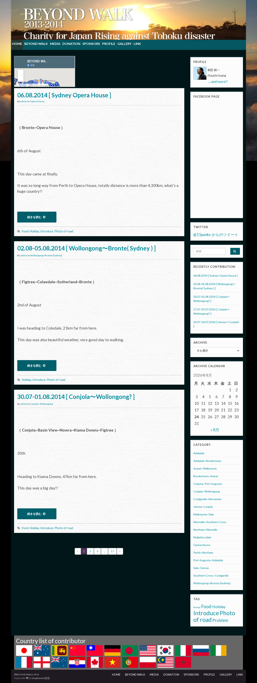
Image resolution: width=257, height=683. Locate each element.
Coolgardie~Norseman (207, 499)
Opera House (37, 101)
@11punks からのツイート (215, 234)
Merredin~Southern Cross (209, 522)
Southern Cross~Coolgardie (210, 575)
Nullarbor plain (202, 537)
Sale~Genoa (201, 568)
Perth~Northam (203, 552)
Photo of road (63, 231)
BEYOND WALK (36, 43)
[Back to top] (248, 674)
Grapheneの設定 (41, 678)
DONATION (71, 43)
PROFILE (108, 43)
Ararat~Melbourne (205, 468)
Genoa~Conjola (203, 506)
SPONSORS (91, 43)
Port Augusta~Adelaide (208, 560)
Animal (196, 607)
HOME (17, 43)
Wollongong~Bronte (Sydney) (46, 255)
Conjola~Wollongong (41, 403)
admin (23, 101)
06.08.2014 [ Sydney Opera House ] (64, 95)
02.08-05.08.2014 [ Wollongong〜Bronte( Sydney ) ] (86, 248)
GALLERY (124, 43)
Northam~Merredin (205, 529)
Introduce (46, 231)
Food (25, 231)
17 (112, 551)
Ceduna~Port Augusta (207, 483)
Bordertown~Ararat (205, 476)
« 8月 (215, 429)
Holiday (34, 231)
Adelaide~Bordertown (207, 461)
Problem (220, 620)
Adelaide (198, 453)
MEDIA (55, 43)
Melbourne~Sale (203, 514)
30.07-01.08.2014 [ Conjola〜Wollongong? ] (76, 396)
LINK (137, 43)
